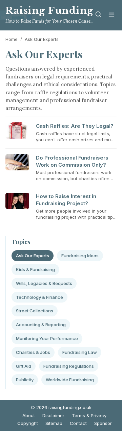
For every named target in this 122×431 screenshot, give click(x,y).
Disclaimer (53, 415)
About (28, 415)
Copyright (27, 423)
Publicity (25, 379)
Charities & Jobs (33, 352)
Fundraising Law (79, 352)
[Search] (98, 15)
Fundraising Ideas (80, 255)
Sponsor (103, 423)
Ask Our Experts (32, 255)
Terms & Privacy (89, 415)
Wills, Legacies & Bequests (44, 283)
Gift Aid (23, 366)
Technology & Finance (39, 297)
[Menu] (111, 15)
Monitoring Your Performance (47, 338)
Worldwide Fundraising (70, 379)
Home (11, 39)
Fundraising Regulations (68, 366)
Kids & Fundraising (35, 269)
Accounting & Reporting (41, 324)
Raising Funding (49, 11)
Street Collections (34, 310)
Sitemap (53, 423)
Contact (78, 423)
